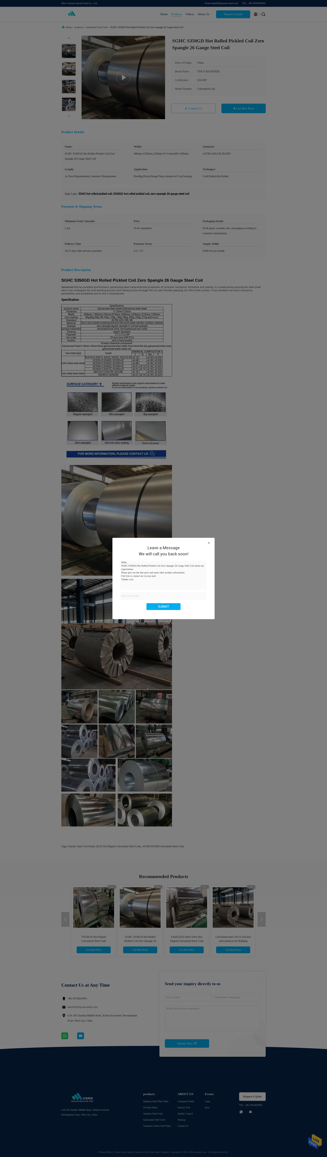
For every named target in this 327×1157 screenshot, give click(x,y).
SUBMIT (163, 606)
